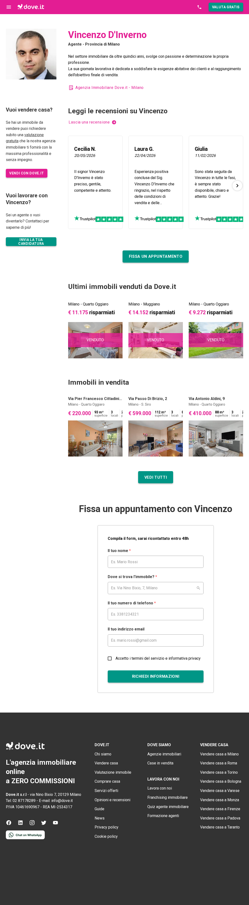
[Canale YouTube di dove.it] (55, 824)
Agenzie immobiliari (164, 754)
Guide (99, 809)
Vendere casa (106, 763)
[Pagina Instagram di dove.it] (32, 824)
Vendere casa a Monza (219, 800)
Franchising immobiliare (167, 797)
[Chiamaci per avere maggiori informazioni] (199, 7)
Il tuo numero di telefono (132, 603)
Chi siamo (103, 754)
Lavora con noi (159, 788)
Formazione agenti (163, 815)
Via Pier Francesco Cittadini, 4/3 (95, 399)
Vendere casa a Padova (220, 818)
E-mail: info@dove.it (56, 800)
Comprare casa (107, 781)
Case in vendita (160, 763)
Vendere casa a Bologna (220, 781)
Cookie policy (106, 836)
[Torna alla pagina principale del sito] (31, 7)
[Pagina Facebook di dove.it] (9, 824)
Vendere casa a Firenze (220, 809)
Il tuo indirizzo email (126, 629)
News (100, 818)
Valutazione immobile (113, 772)
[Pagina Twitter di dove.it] (44, 824)
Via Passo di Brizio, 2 (147, 399)
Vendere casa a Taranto (220, 827)
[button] (226, 7)
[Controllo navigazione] (9, 7)
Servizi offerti (106, 790)
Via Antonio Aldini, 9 (207, 399)
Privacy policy (106, 827)
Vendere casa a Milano (219, 754)
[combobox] (156, 588)
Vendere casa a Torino (219, 772)
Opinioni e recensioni (112, 800)
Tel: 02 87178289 (21, 800)
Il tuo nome (119, 550)
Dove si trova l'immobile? (132, 576)
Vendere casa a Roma (218, 763)
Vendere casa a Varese (220, 790)
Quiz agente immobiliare (168, 806)
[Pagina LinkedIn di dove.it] (20, 824)
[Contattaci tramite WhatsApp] (25, 838)
